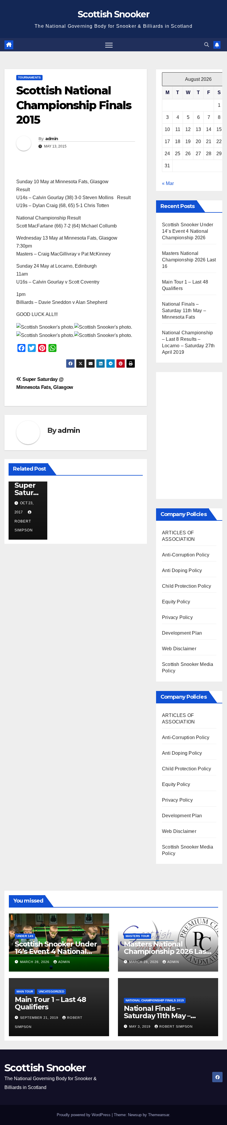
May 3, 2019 (140, 1026)
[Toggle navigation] (109, 44)
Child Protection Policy (186, 586)
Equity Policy (176, 601)
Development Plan (182, 633)
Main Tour (25, 991)
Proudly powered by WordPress (84, 1115)
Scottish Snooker (113, 14)
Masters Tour (137, 936)
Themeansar (158, 1115)
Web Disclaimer (179, 648)
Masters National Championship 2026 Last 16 (189, 260)
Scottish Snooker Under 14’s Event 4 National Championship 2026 (187, 231)
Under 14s (25, 936)
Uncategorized (51, 991)
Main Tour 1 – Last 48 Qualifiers (50, 1003)
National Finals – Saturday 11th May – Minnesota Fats (184, 311)
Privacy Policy (177, 617)
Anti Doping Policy (182, 570)
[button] (206, 44)
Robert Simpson (23, 525)
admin (51, 138)
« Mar (168, 183)
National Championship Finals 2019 (155, 1000)
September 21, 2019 (39, 1017)
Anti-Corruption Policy (185, 554)
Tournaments (29, 77)
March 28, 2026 (35, 962)
